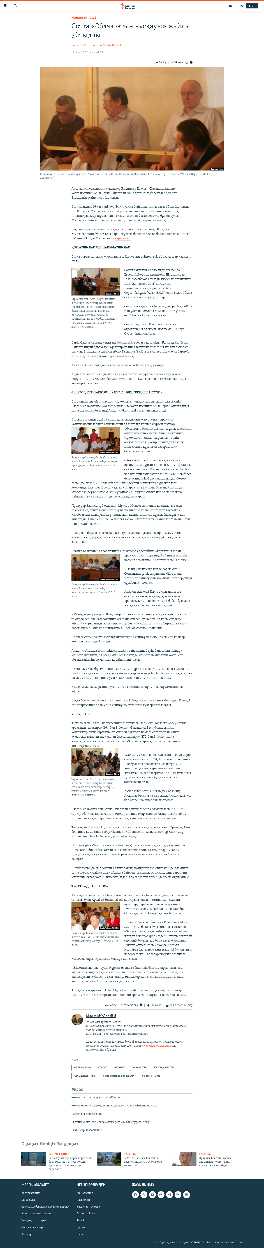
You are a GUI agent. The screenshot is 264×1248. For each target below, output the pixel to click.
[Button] (160, 62)
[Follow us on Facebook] (135, 1194)
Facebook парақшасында (157, 1045)
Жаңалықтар (85, 1193)
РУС (241, 6)
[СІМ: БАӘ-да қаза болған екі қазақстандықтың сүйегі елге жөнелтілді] (109, 1159)
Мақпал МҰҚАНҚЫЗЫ (106, 45)
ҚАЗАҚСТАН (130, 1154)
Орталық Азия (86, 1213)
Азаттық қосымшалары (36, 1213)
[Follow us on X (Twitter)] (143, 1194)
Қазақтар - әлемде (88, 1207)
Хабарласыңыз (30, 1193)
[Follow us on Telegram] (169, 1194)
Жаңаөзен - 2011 (83, 18)
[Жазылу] (186, 1194)
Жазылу (26, 1234)
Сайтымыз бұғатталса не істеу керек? (45, 1207)
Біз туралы (28, 1200)
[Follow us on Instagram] (161, 1194)
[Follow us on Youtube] (152, 1194)
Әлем (80, 1234)
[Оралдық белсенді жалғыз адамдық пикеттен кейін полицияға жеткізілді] (184, 1159)
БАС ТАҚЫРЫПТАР (59, 1154)
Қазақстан (83, 1200)
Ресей (80, 1220)
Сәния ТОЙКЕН (81, 45)
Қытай (81, 1227)
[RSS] (178, 1194)
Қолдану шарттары (33, 1220)
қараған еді (123, 238)
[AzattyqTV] (230, 6)
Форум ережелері (32, 1227)
